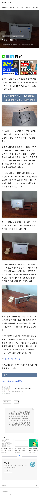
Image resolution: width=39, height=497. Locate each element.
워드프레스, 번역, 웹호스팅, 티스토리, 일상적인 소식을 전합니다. (16, 466)
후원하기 (28, 7)
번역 (18, 7)
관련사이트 (5, 486)
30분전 (6, 463)
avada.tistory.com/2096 (12, 381)
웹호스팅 (12, 7)
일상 (22, 7)
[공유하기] (8, 402)
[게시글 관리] (10, 402)
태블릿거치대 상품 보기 (13, 359)
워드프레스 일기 (7, 2)
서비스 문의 (36, 7)
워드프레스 (5, 7)
